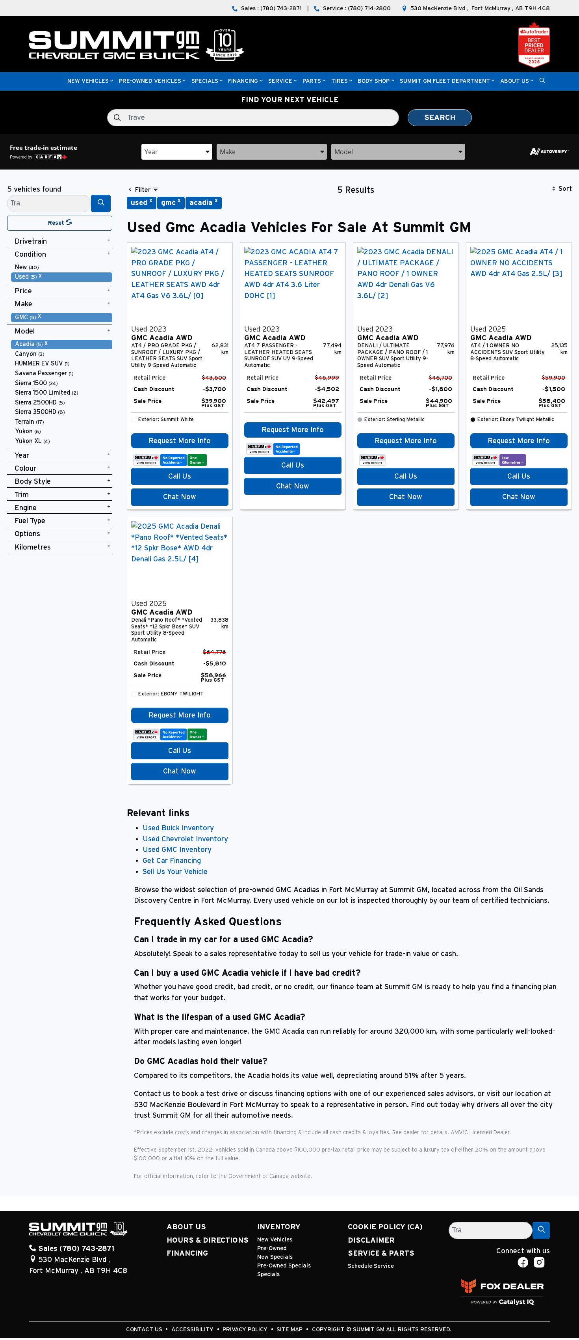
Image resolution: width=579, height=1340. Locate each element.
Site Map (290, 1330)
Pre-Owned (272, 1248)
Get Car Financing (172, 861)
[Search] (101, 203)
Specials (268, 1274)
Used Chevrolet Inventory (185, 839)
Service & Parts (381, 1253)
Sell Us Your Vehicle (175, 872)
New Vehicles (274, 1240)
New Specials (275, 1257)
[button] (88, 81)
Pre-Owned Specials (284, 1266)
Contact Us (145, 1330)
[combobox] (176, 151)
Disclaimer (371, 1240)
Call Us (179, 476)
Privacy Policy (246, 1330)
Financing (187, 1253)
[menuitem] (62, 267)
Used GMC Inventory (177, 850)
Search (439, 117)
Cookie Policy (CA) (385, 1227)
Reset (57, 223)
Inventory (279, 1227)
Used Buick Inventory (178, 828)
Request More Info (179, 441)
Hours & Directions (208, 1240)
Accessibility (193, 1330)
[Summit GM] (136, 44)
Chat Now (179, 497)
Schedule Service (371, 1266)
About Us (186, 1227)
